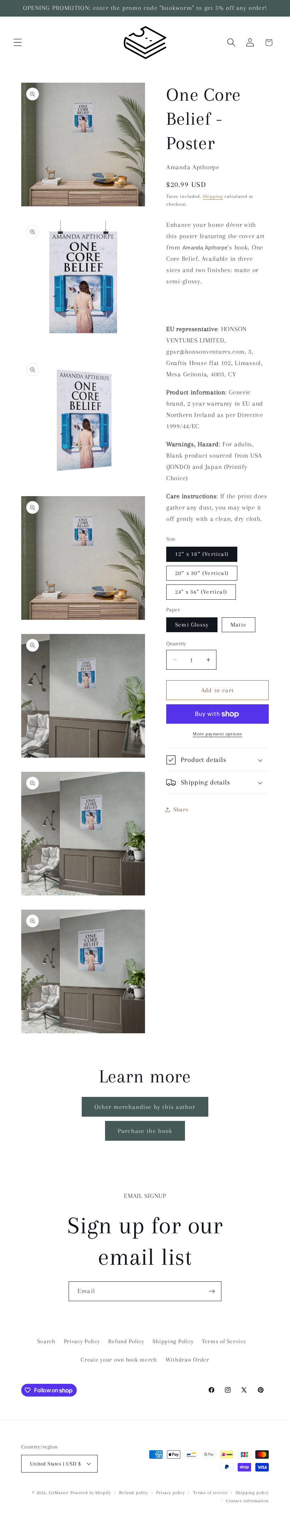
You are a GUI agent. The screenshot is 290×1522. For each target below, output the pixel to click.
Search (46, 1341)
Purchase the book (145, 1130)
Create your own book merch (119, 1359)
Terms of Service (224, 1341)
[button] (17, 42)
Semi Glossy (192, 624)
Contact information (247, 1500)
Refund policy (133, 1492)
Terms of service (210, 1492)
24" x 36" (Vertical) (201, 591)
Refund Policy (126, 1341)
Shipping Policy (172, 1341)
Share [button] (181, 809)
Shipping (213, 196)
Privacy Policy (82, 1341)
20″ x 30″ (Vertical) (201, 573)
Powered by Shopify (90, 1492)
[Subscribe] (211, 1291)
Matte (238, 624)
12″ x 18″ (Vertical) (201, 554)
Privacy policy (170, 1492)
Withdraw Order (187, 1359)
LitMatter (59, 1492)
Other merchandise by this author (144, 1106)
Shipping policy (252, 1492)
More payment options (217, 733)
